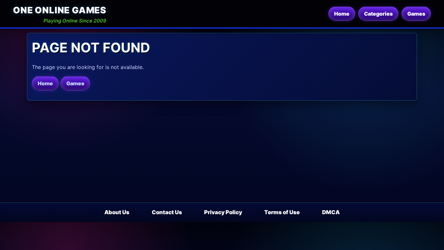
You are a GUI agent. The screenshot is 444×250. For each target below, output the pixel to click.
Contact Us (167, 212)
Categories (378, 13)
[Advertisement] (222, 153)
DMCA (331, 212)
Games (416, 13)
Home (341, 13)
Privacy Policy (223, 212)
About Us (116, 212)
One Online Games (59, 10)
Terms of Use (282, 212)
